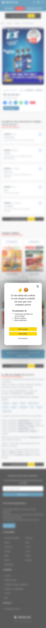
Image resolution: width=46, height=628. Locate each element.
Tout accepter (23, 329)
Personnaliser (23, 338)
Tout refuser (23, 333)
